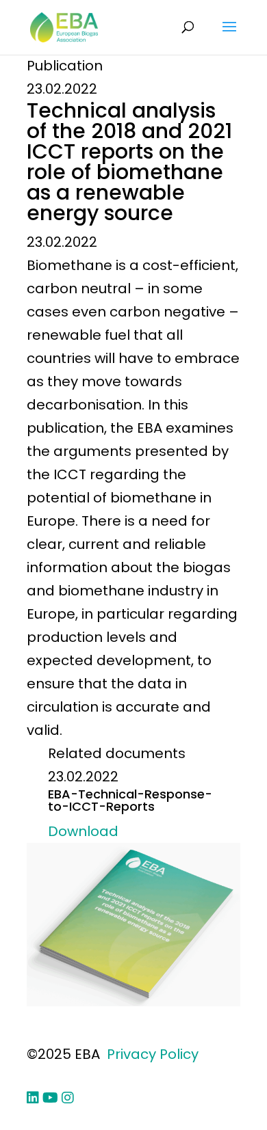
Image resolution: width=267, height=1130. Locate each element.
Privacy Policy (153, 1054)
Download (83, 831)
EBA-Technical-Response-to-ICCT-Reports (130, 800)
